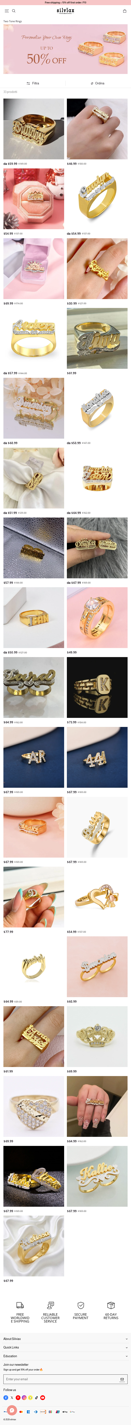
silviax (13, 1419)
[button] (6, 11)
